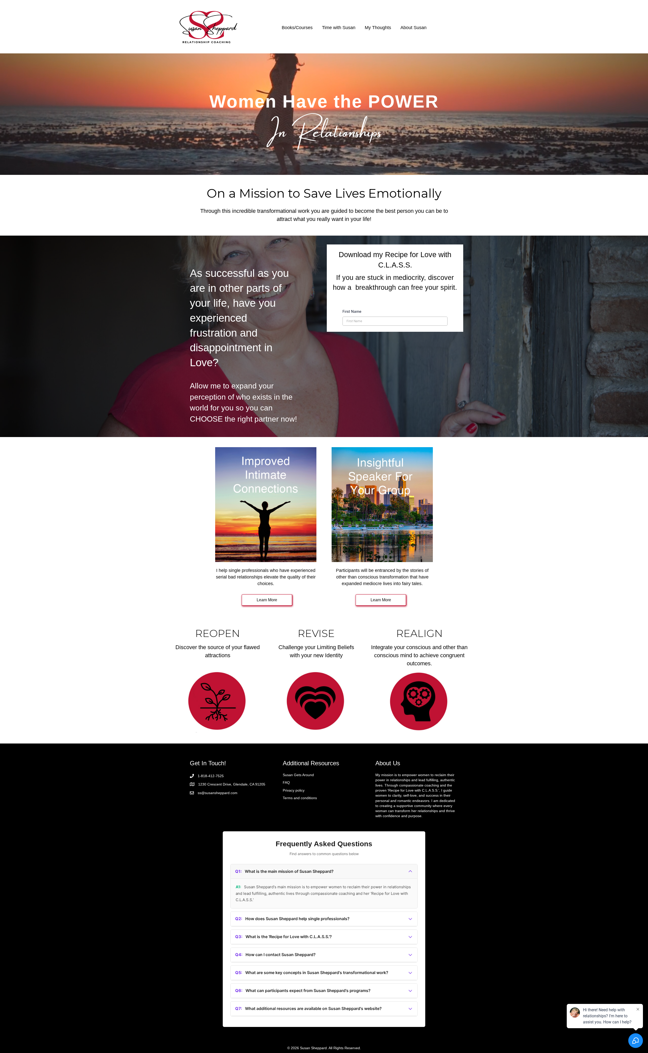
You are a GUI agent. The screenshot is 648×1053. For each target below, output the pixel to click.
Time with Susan (338, 27)
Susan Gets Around (298, 775)
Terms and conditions (300, 798)
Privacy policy (294, 790)
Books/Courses (297, 27)
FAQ (286, 782)
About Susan (413, 27)
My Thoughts (378, 27)
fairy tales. (412, 583)
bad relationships (245, 577)
